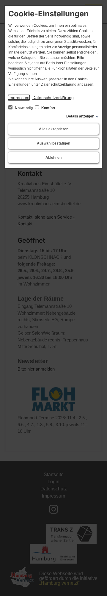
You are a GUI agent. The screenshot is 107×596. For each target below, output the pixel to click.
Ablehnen (53, 158)
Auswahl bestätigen (53, 143)
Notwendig (24, 108)
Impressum (18, 97)
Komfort (47, 108)
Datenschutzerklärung (53, 97)
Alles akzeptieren (53, 129)
